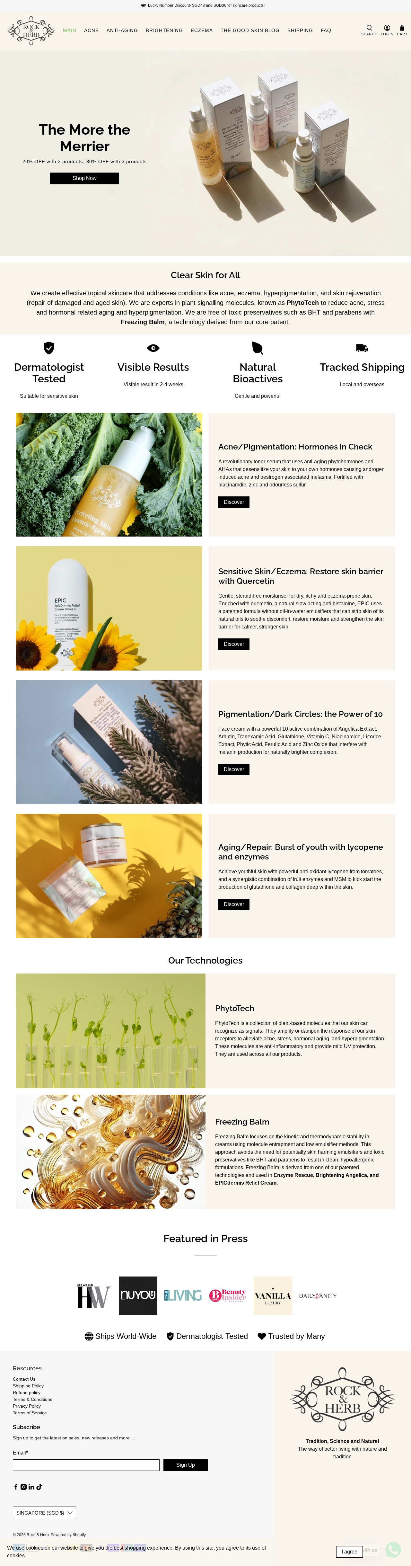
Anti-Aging (122, 30)
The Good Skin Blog (250, 30)
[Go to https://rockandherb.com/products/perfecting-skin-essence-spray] (109, 475)
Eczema (202, 30)
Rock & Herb (38, 1535)
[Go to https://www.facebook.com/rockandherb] (16, 1488)
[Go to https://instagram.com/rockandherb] (24, 1488)
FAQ (326, 30)
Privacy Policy (27, 1406)
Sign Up (185, 1465)
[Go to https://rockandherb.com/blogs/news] (342, 1399)
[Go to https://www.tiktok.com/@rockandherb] (39, 1488)
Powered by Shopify (68, 1535)
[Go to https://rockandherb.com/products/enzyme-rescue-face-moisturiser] (109, 876)
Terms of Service (30, 1412)
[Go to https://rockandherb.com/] (31, 30)
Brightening (164, 30)
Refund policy (26, 1392)
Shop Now (85, 178)
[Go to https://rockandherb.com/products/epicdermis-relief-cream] (109, 608)
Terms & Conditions (32, 1399)
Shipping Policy (28, 1385)
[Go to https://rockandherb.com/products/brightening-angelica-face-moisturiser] (109, 742)
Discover (234, 502)
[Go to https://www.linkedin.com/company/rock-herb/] (31, 1488)
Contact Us (24, 1379)
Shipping (300, 30)
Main (69, 30)
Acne (91, 30)
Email (20, 1452)
